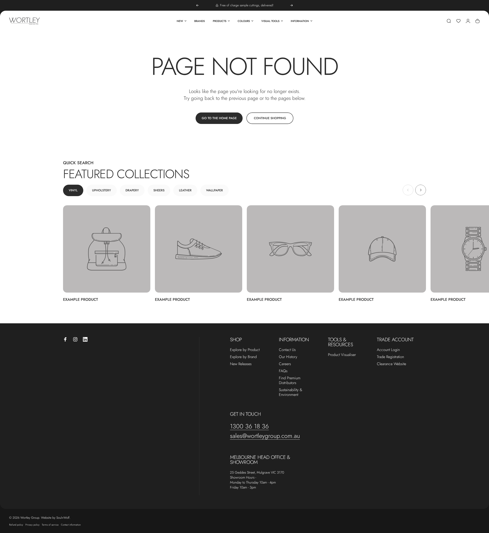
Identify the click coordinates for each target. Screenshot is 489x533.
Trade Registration (390, 356)
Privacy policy (32, 525)
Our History (288, 356)
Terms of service (50, 525)
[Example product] (106, 249)
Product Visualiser (342, 354)
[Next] (291, 5)
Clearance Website (391, 364)
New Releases (241, 364)
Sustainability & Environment (290, 392)
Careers (285, 364)
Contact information (71, 525)
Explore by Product (245, 349)
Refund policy (16, 525)
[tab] (73, 190)
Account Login (388, 349)
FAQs (283, 371)
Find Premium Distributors (289, 380)
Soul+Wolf (63, 517)
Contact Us (287, 349)
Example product (80, 299)
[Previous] (197, 5)
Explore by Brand (243, 356)
